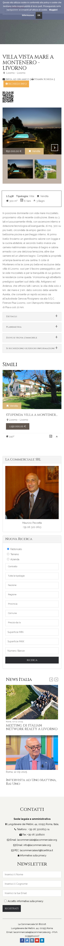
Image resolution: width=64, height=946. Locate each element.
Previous (46, 147)
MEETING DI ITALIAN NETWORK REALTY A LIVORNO (32, 727)
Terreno (14, 554)
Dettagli (11, 316)
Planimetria (14, 327)
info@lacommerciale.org (37, 845)
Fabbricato (16, 549)
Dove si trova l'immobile (21, 337)
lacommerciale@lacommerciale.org (37, 839)
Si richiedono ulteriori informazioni (30, 348)
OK (38, 15)
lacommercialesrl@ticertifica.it (36, 850)
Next (54, 147)
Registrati (12, 908)
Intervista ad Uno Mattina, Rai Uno (31, 782)
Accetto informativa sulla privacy (25, 901)
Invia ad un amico (17, 79)
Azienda (14, 559)
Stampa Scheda (44, 79)
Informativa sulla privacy (33, 855)
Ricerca (32, 660)
